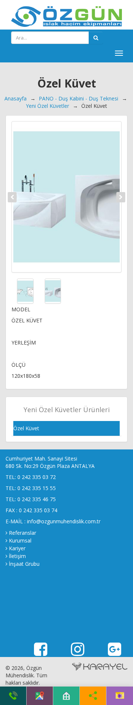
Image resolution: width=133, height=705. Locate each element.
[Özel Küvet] (66, 197)
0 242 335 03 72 (36, 476)
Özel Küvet (26, 428)
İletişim (17, 555)
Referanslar (22, 532)
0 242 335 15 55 (36, 488)
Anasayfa (15, 98)
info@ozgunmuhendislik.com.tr (63, 521)
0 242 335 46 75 (36, 499)
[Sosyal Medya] (93, 696)
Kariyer (17, 548)
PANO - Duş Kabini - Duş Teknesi (78, 98)
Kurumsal (20, 540)
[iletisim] (120, 696)
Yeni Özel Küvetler (47, 105)
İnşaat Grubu (24, 563)
